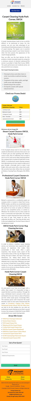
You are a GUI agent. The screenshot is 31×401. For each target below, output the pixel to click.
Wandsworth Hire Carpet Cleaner (12, 325)
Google (7, 386)
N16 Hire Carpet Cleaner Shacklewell (13, 329)
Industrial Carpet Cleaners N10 (11, 338)
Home (9, 6)
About (22, 377)
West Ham (26, 305)
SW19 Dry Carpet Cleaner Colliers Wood (14, 331)
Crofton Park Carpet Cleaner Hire (12, 327)
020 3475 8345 (15, 125)
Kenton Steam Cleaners (9, 321)
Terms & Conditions (15, 386)
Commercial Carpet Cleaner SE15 (12, 333)
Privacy (23, 386)
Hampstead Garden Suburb (9, 305)
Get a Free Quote (15, 122)
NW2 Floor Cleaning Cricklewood (12, 319)
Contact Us (15, 6)
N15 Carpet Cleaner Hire (10, 323)
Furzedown (11, 303)
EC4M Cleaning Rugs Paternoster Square (14, 335)
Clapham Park (20, 303)
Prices (23, 6)
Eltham (27, 303)
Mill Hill (20, 305)
